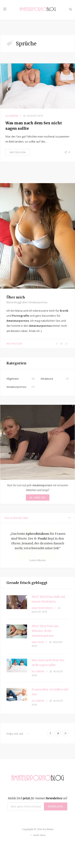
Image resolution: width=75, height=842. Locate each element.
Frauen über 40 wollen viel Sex (50, 692)
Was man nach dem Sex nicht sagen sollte (48, 662)
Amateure (47, 379)
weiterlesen (18, 152)
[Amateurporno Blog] (37, 9)
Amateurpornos (16, 387)
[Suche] (70, 9)
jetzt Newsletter (37, 798)
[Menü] (5, 9)
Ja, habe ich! (38, 497)
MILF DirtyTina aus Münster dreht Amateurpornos (45, 631)
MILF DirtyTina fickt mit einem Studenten (48, 599)
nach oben (39, 835)
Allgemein (11, 115)
